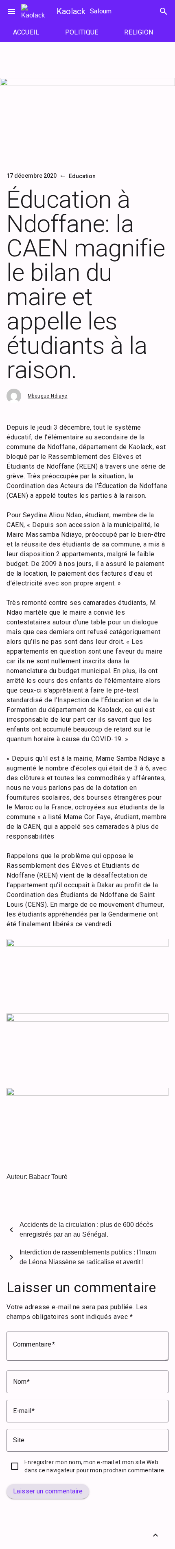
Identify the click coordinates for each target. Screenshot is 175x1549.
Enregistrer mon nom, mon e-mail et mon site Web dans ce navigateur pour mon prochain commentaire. (94, 1466)
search (163, 11)
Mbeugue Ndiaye (48, 396)
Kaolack (71, 11)
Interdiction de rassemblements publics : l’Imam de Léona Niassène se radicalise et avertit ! (88, 1257)
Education (82, 176)
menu (11, 11)
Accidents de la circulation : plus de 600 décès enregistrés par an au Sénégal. (86, 1229)
